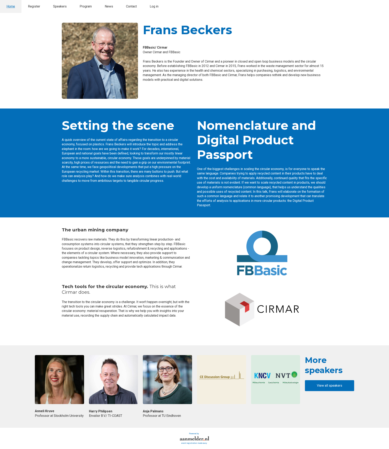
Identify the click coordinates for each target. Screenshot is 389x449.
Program (86, 6)
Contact (131, 6)
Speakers (60, 6)
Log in (154, 6)
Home (10, 6)
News (109, 6)
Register (34, 6)
